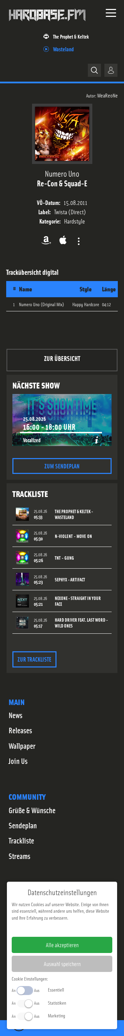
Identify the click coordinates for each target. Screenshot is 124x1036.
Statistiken (57, 1002)
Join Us (18, 760)
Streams (19, 855)
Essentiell (56, 989)
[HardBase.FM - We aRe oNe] (47, 24)
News (15, 715)
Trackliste (21, 840)
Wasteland (63, 48)
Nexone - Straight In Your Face (78, 601)
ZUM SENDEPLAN (62, 466)
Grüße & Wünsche (32, 810)
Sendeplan (23, 825)
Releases (20, 730)
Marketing (56, 1015)
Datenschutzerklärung (73, 928)
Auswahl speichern (62, 963)
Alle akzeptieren (62, 944)
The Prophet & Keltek (71, 36)
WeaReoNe (107, 95)
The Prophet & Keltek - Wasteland (74, 514)
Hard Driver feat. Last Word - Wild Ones (81, 623)
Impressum (41, 928)
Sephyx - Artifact (70, 579)
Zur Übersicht (62, 358)
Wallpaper (22, 745)
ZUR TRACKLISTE (34, 659)
